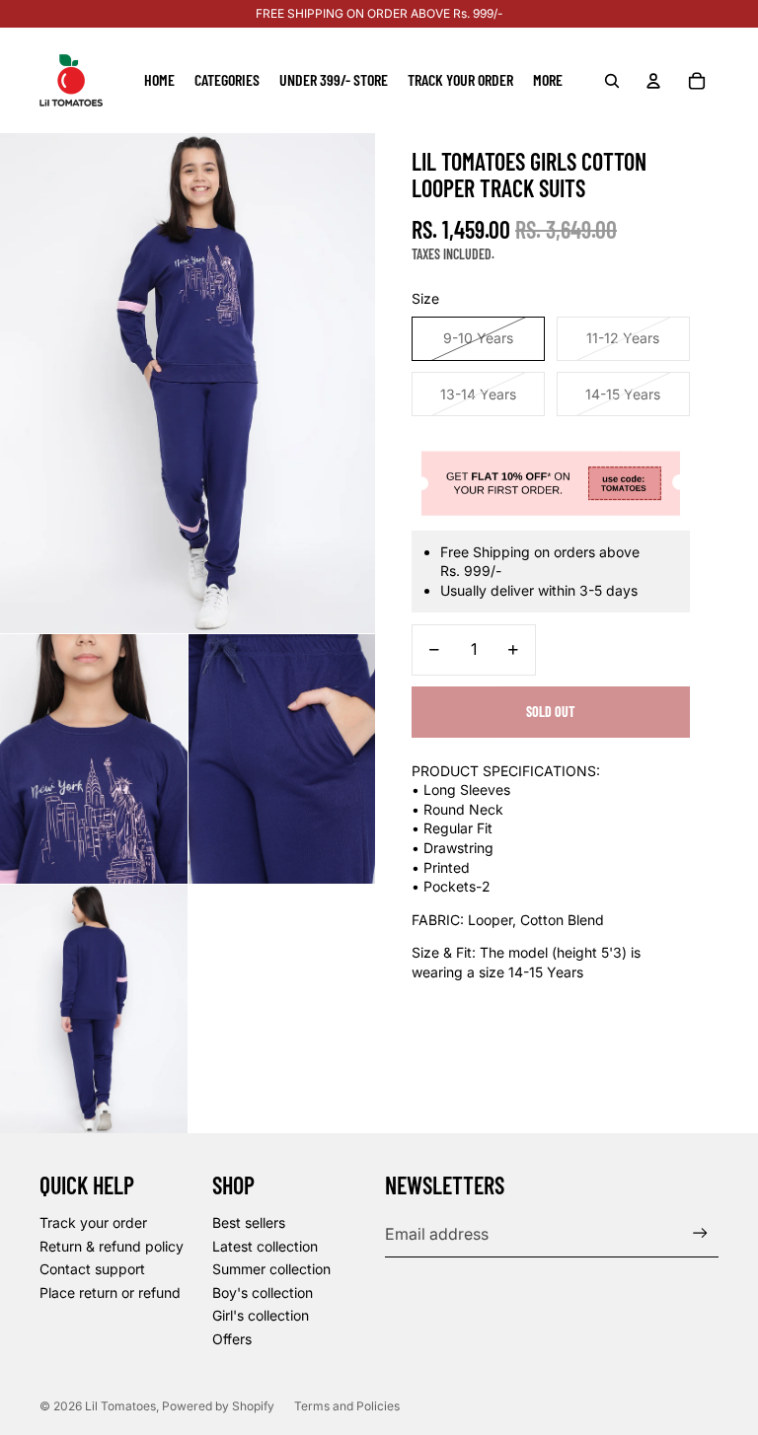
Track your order (93, 1222)
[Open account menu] (653, 81)
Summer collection (271, 1268)
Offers (232, 1338)
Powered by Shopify (218, 1406)
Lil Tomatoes (120, 1406)
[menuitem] (547, 80)
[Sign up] (700, 1233)
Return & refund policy (111, 1246)
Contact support (92, 1268)
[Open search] (612, 81)
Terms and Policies (347, 1406)
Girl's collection (260, 1315)
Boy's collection (262, 1292)
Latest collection (265, 1246)
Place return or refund (110, 1292)
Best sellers (248, 1222)
